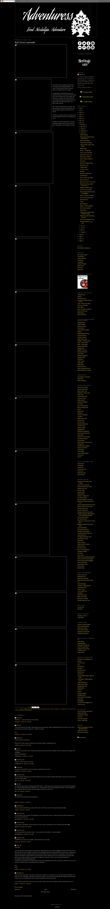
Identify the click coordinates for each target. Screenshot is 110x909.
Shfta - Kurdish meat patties (86, 177)
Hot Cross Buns (81, 490)
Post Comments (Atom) (26, 896)
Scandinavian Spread (82, 438)
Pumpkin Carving (82, 650)
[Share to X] (35, 707)
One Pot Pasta (81, 422)
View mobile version (45, 891)
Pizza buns (82, 161)
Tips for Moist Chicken (83, 629)
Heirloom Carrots (81, 427)
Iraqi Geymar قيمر (82, 298)
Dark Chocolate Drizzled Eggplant (85, 560)
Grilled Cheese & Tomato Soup (85, 442)
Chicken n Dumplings (82, 414)
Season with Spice (82, 258)
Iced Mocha (80, 593)
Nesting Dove (83, 210)
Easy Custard (81, 555)
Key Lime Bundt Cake (83, 510)
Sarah (17, 845)
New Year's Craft (81, 670)
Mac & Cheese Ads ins (83, 405)
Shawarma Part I (81, 357)
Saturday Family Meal (83, 424)
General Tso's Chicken (83, 387)
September (83, 131)
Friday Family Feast (82, 418)
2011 (80, 122)
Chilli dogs (80, 413)
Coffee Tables (81, 641)
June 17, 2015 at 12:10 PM (23, 883)
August (82, 133)
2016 (80, 112)
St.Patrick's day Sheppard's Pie (85, 659)
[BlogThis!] (34, 707)
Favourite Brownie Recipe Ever (85, 533)
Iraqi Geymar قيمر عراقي (86, 154)
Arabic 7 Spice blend (82, 344)
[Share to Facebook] (37, 707)
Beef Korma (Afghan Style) (86, 163)
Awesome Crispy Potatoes (84, 436)
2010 (80, 234)
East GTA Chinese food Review (85, 711)
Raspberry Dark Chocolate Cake (85, 512)
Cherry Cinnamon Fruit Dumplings (85, 558)
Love (79, 664)
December (83, 124)
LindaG (18, 737)
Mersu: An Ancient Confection (87, 195)
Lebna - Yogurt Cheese (83, 342)
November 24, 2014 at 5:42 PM (24, 834)
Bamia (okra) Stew (82, 314)
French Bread (81, 451)
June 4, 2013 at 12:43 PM (22, 802)
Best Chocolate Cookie (83, 517)
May (82, 230)
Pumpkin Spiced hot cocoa (84, 600)
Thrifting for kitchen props (83, 648)
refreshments (28, 710)
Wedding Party (81, 688)
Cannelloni (80, 416)
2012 (80, 120)
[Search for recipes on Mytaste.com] (82, 737)
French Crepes (81, 566)
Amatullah (18, 805)
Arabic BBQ (80, 362)
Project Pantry (81, 652)
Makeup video (81, 265)
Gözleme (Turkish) (82, 337)
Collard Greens (81, 400)
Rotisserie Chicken (82, 335)
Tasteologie (80, 262)
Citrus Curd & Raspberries (84, 549)
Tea (78, 582)
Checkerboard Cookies (83, 538)
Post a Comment (19, 887)
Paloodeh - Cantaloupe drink (84, 585)
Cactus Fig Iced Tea (82, 574)
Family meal (80, 394)
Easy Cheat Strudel (82, 527)
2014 (80, 116)
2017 (80, 110)
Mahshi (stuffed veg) (82, 311)
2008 (80, 236)
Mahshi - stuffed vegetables (86, 206)
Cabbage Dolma (81, 294)
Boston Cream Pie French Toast (87, 181)
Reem (17, 717)
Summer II (80, 689)
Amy (17, 725)
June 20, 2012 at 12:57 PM (23, 745)
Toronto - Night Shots (82, 720)
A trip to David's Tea (82, 591)
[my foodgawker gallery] (86, 92)
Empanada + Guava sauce (84, 392)
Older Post (73, 889)
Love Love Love (81, 662)
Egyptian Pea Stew (82, 350)
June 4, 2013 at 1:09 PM (22, 810)
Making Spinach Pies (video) (84, 370)
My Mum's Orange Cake (85, 173)
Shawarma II (80, 359)
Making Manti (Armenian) (83, 333)
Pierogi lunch (81, 444)
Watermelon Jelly (82, 472)
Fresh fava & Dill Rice (83, 305)
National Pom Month (82, 447)
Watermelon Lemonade (83, 578)
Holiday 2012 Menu (82, 682)
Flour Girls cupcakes (82, 718)
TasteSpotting (81, 256)
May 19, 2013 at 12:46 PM (22, 780)
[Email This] (32, 707)
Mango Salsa (81, 411)
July (82, 225)
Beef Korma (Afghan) (82, 402)
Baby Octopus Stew (82, 339)
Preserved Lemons (82, 469)
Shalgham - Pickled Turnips (84, 341)
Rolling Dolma (81, 312)
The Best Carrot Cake (83, 508)
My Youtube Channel (82, 254)
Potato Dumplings (82, 380)
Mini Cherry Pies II (84, 179)
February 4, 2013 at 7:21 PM (24, 756)
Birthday (79, 661)
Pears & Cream (81, 589)
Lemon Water (81, 617)
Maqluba (79, 331)
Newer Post (17, 889)
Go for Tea (80, 716)
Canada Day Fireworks (83, 714)
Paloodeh (82, 171)
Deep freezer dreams (82, 628)
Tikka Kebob (80, 307)
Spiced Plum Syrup (82, 594)
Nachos (79, 409)
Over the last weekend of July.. (87, 219)
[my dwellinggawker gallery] (86, 96)
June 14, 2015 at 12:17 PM (23, 869)
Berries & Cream (81, 542)
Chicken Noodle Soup (83, 389)
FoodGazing (80, 260)
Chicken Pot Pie (81, 425)
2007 (80, 238)
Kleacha (79, 296)
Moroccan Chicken (82, 326)
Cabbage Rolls (81, 348)
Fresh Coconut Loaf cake (83, 484)
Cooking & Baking (82, 693)
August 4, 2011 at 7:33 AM (23, 721)
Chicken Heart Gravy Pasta (86, 197)
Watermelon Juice (84, 165)
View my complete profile (85, 87)
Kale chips (80, 609)
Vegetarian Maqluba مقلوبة (86, 187)
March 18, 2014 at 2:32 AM (23, 826)
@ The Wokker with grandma (84, 697)
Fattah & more (81, 361)
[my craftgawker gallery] (86, 101)
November (83, 126)
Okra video (80, 267)
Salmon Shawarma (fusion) (84, 368)
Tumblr (81, 201)
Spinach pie (80, 269)
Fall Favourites (81, 440)
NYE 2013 (80, 668)
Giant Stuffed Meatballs (83, 453)
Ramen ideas (81, 435)
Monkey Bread (81, 568)
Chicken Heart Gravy (82, 396)
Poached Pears (83, 175)
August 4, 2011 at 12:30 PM (23, 734)
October (83, 128)
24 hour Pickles (81, 474)
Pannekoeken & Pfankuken (84, 377)
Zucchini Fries (81, 420)
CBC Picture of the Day (83, 732)
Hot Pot (79, 457)
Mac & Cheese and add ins (86, 158)
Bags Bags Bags (81, 643)
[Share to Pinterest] (38, 707)
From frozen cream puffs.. (86, 189)
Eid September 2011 (82, 686)
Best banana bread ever (83, 529)
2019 (80, 108)
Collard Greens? (84, 167)
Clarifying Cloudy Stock (83, 633)
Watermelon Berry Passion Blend (85, 580)
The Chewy (80, 553)
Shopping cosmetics (82, 615)
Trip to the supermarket (83, 647)
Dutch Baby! (80, 540)
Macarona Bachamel (85, 140)
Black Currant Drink (82, 596)
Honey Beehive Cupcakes (84, 544)
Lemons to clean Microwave (84, 624)
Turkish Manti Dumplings (86, 142)
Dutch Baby (80, 378)
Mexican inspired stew (83, 407)
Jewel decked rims (82, 535)
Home (45, 889)
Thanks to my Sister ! (83, 730)
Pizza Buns (80, 403)
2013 (80, 118)
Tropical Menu (81, 449)
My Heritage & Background (84, 248)
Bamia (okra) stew (82, 366)
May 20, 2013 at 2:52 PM (22, 791)
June (82, 227)
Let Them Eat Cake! (82, 519)
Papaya (57, 907)
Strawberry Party (81, 695)
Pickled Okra (81, 465)
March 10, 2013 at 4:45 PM (23, 771)
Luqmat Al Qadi (81, 492)
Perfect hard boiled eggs (83, 626)
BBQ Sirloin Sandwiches (83, 431)
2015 (80, 114)
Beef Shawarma (84, 203)
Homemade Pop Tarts (83, 564)
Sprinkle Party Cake (82, 488)
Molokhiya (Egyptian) (82, 355)
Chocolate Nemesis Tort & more (85, 499)
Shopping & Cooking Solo (83, 631)
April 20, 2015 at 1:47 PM (23, 841)
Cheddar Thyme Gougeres (84, 446)
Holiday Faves (81, 672)
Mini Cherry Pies (84, 199)
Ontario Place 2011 (82, 713)
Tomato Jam (80, 455)
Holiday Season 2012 (82, 684)
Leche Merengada (82, 583)
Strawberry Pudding (82, 551)
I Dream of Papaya (82, 263)
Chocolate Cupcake (82, 497)
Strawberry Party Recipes (83, 531)
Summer (79, 691)
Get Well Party (81, 666)
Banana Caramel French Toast (85, 486)
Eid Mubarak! (81, 700)
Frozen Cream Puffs (82, 562)
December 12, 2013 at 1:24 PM (24, 819)
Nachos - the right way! (85, 150)
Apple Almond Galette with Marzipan (86, 557)
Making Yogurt (83, 148)
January (83, 232)
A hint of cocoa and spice (86, 152)
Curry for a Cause (84, 169)
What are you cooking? (85, 156)
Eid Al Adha (80, 699)
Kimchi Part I (81, 467)
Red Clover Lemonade (85, 208)
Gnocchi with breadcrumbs (84, 433)
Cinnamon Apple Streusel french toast (86, 504)
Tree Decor (80, 673)
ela (17, 748)
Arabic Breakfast (84, 134)
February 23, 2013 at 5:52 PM (24, 763)
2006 (80, 240)
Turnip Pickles (81, 463)
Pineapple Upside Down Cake (84, 536)
